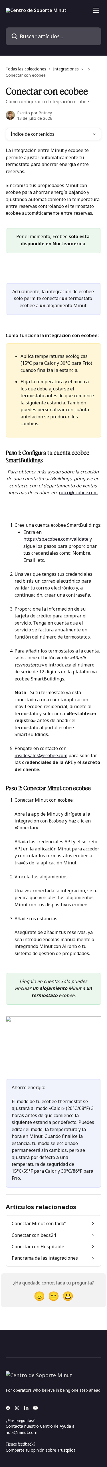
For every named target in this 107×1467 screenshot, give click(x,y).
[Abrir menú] (96, 10)
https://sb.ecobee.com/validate (55, 539)
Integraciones (66, 69)
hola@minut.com (21, 1432)
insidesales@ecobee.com (41, 755)
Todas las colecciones (26, 69)
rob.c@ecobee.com (78, 492)
